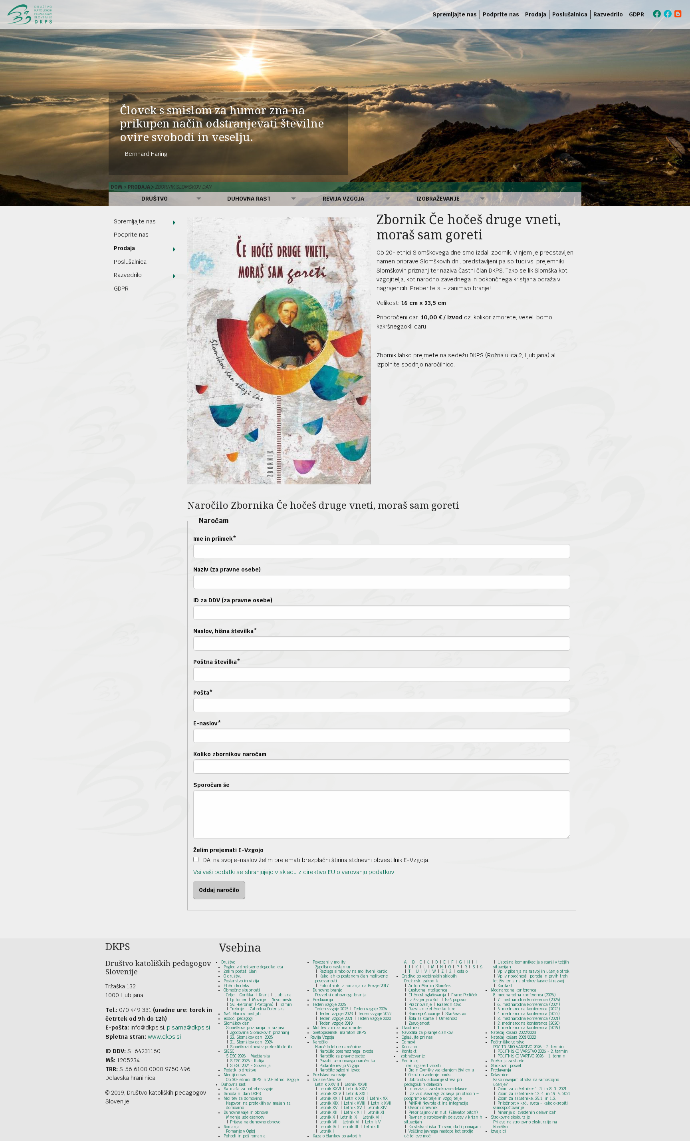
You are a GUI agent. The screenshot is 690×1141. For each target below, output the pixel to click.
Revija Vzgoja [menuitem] (343, 198)
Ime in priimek (214, 538)
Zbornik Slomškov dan (183, 187)
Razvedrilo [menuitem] (608, 14)
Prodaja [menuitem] (535, 14)
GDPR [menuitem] (636, 14)
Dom (116, 187)
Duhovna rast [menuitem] (249, 198)
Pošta (203, 692)
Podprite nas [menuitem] (501, 14)
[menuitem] (648, 14)
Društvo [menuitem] (154, 198)
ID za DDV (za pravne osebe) (232, 600)
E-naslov (207, 723)
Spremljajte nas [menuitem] (454, 14)
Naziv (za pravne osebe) (227, 569)
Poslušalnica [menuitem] (569, 14)
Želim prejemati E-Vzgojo (228, 850)
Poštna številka (216, 661)
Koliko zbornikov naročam (229, 754)
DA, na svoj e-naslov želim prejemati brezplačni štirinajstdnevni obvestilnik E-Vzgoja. (315, 860)
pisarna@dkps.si (188, 1027)
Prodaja (139, 187)
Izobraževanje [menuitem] (438, 198)
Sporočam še (211, 785)
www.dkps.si (164, 1036)
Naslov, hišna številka (225, 631)
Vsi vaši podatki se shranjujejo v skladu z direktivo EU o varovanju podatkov (293, 872)
